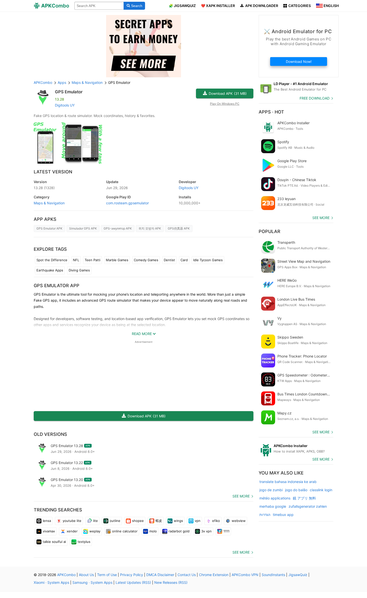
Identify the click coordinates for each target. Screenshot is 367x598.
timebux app (283, 514)
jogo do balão (296, 490)
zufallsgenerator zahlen (308, 506)
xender (72, 531)
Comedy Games (146, 260)
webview (239, 521)
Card (184, 260)
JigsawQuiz (297, 575)
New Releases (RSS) (170, 582)
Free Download (315, 98)
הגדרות (264, 514)
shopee (138, 521)
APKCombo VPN (245, 575)
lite (95, 521)
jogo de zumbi (271, 490)
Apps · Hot (271, 112)
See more (241, 496)
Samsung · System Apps (92, 582)
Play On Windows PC (224, 104)
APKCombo (43, 82)
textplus (84, 542)
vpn (197, 521)
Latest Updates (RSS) (133, 582)
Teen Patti (92, 260)
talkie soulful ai (54, 542)
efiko (216, 521)
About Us (86, 575)
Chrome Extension (213, 575)
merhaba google (272, 506)
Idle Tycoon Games (208, 260)
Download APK (228, 93)
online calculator (125, 531)
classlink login (321, 490)
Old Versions (50, 434)
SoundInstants (273, 575)
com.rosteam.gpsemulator (127, 203)
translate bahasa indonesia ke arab (288, 481)
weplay (94, 531)
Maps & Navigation (49, 203)
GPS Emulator (69, 91)
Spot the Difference (51, 260)
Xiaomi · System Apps (51, 582)
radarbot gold (179, 531)
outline (115, 521)
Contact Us (187, 575)
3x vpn (206, 531)
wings (178, 521)
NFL (76, 260)
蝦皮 (159, 521)
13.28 (44, 188)
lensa (47, 521)
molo (153, 531)
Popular (269, 231)
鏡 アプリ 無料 (304, 498)
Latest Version (53, 171)
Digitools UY (65, 105)
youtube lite (72, 521)
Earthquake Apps (49, 270)
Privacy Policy (131, 575)
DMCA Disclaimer (160, 575)
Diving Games (79, 270)
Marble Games (117, 260)
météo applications (274, 498)
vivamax (49, 531)
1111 (226, 531)
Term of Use (107, 575)
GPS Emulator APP (56, 285)
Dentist (169, 260)
